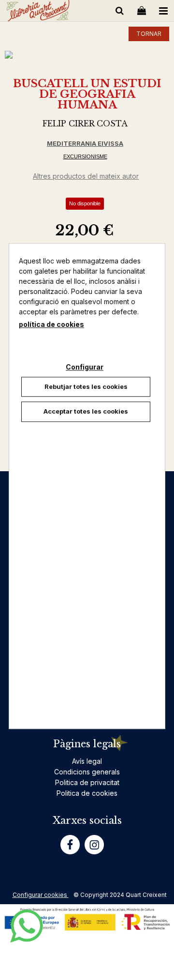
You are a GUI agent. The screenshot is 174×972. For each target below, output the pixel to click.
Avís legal (87, 761)
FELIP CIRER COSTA (85, 123)
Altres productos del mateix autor (86, 176)
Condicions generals (87, 772)
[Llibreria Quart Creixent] (38, 12)
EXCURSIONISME (85, 156)
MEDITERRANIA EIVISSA (85, 143)
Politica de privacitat (87, 782)
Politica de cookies (87, 793)
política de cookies (51, 324)
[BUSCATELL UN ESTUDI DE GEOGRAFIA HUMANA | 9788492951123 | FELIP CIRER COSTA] (87, 55)
